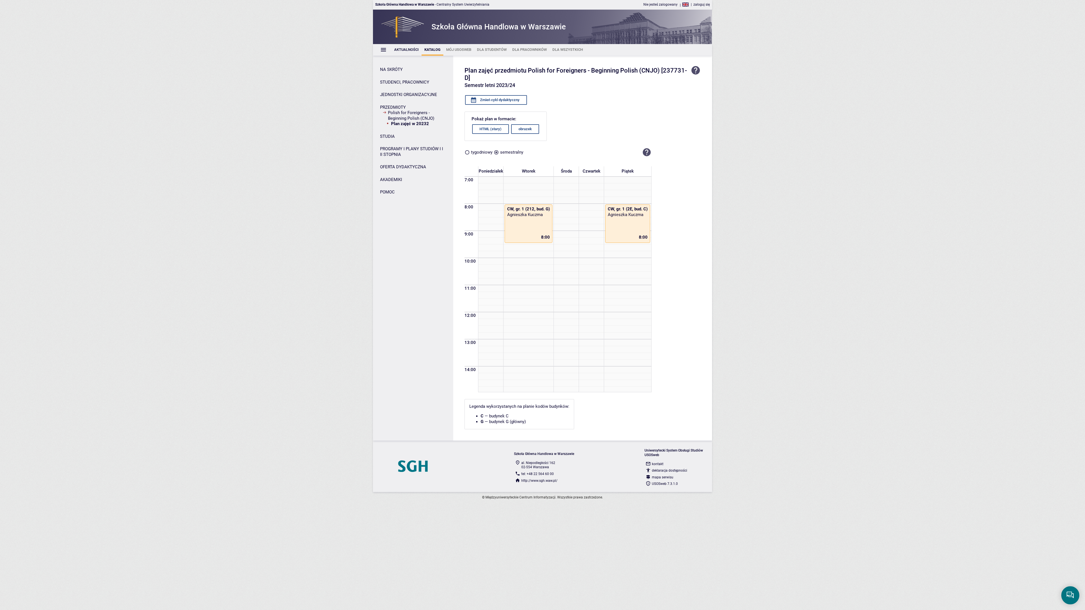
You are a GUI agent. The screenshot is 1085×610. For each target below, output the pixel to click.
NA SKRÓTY (391, 69)
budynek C (499, 416)
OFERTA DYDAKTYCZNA (403, 166)
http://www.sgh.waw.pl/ (539, 481)
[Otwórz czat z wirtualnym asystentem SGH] (1070, 595)
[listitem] (406, 50)
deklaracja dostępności (669, 470)
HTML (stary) (490, 129)
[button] (647, 152)
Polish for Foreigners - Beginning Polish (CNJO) (411, 115)
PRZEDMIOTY (393, 107)
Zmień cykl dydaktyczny (499, 100)
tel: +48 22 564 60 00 (537, 474)
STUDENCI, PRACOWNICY (404, 82)
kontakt (657, 464)
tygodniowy (481, 152)
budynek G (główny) (507, 421)
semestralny (511, 152)
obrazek (525, 129)
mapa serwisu (662, 477)
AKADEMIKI (391, 179)
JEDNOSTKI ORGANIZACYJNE (408, 94)
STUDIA (387, 136)
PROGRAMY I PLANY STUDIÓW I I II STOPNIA (411, 151)
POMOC (387, 192)
